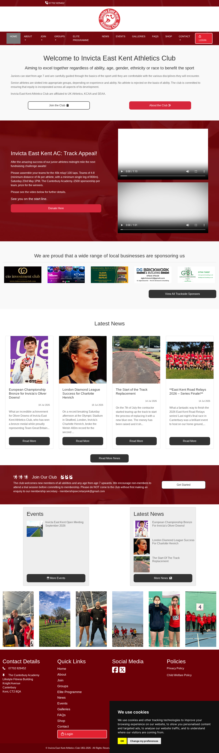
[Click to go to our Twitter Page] (123, 671)
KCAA (88, 93)
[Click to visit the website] (24, 274)
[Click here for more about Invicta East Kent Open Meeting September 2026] (35, 528)
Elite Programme (81, 38)
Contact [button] (184, 36)
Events (120, 36)
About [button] (28, 36)
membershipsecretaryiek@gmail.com (82, 491)
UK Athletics (75, 93)
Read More (29, 441)
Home (13, 36)
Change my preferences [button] (144, 740)
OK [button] (122, 740)
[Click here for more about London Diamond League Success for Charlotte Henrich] (142, 546)
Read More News (109, 458)
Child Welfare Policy (179, 675)
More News (161, 578)
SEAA (101, 93)
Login (202, 40)
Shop (168, 36)
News (105, 36)
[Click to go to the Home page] (109, 18)
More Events (57, 578)
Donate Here (56, 208)
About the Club (158, 105)
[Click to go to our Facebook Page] (115, 671)
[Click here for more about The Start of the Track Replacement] (142, 564)
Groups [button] (59, 36)
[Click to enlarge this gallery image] (18, 618)
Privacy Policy (175, 668)
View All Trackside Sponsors (182, 293)
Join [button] (43, 36)
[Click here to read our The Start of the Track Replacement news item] (136, 360)
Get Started (183, 484)
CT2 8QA (15, 691)
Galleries (138, 36)
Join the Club (57, 105)
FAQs (155, 36)
